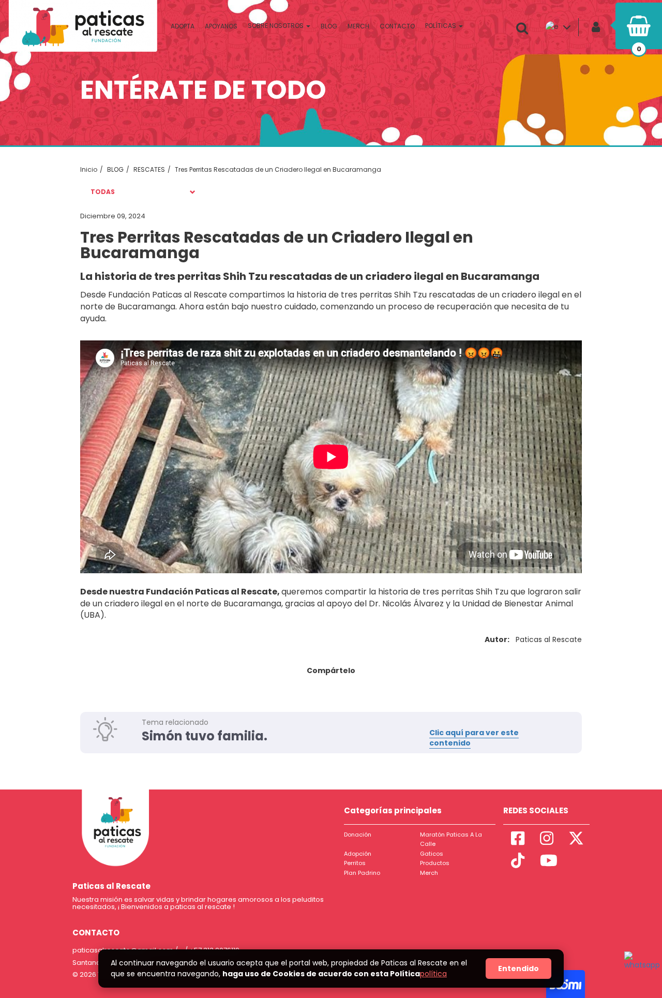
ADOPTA (182, 26)
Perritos (355, 863)
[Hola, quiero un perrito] (639, 966)
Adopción (357, 854)
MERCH (358, 26)
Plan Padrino (362, 873)
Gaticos (431, 854)
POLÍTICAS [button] (441, 25)
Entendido (518, 968)
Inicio (88, 169)
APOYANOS (221, 26)
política (433, 974)
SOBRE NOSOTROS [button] (276, 25)
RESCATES (149, 169)
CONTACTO (397, 26)
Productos (434, 863)
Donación (357, 834)
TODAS (103, 191)
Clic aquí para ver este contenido (474, 737)
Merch (429, 873)
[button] (525, 28)
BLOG (329, 26)
